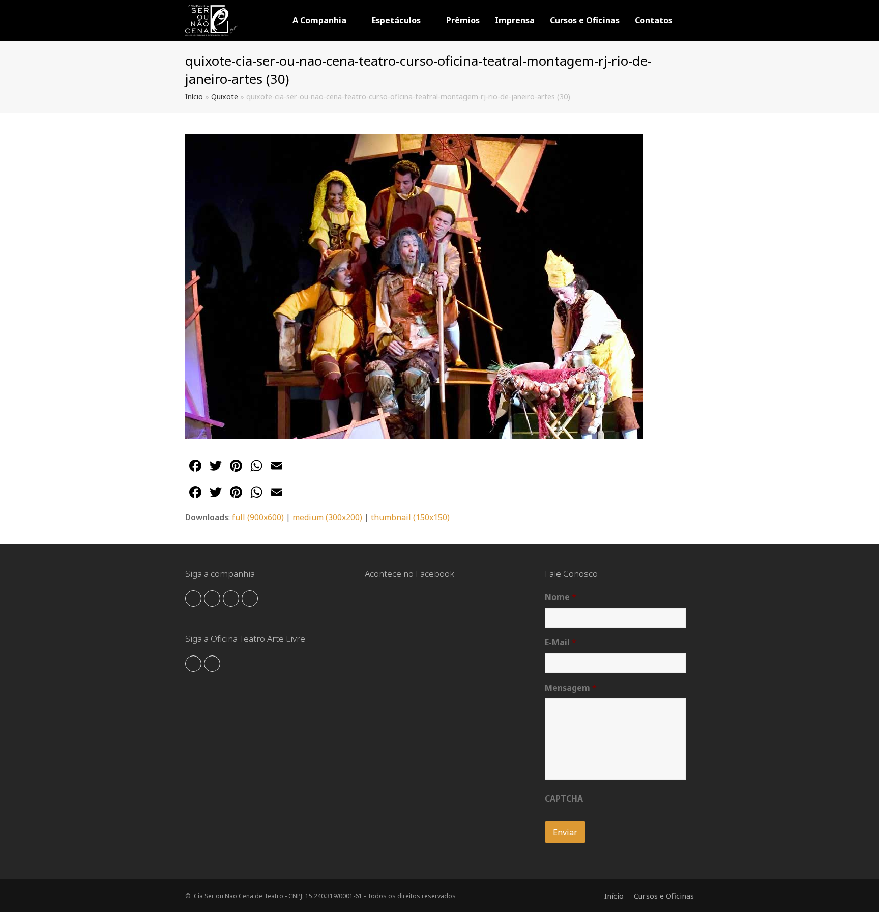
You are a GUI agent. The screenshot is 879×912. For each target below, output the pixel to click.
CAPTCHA (564, 798)
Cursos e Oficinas (664, 896)
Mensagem (571, 687)
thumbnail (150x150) (410, 517)
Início (194, 96)
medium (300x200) (327, 517)
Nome (560, 597)
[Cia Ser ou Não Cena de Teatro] (211, 19)
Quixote (224, 96)
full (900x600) (258, 517)
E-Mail (560, 642)
